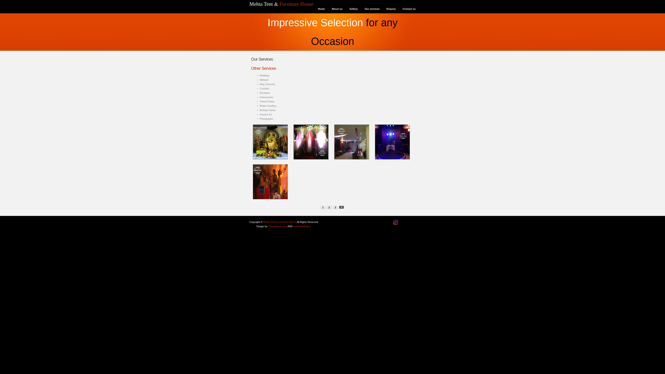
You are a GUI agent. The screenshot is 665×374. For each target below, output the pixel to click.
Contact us (409, 8)
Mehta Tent (281, 4)
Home (321, 8)
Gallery (353, 8)
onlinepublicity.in (302, 226)
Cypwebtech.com (277, 226)
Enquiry (391, 8)
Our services (372, 8)
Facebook (401, 221)
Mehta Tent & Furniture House (279, 222)
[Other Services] (270, 126)
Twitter (407, 221)
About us (337, 8)
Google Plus (413, 221)
